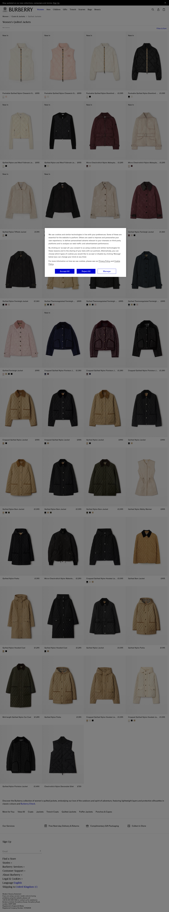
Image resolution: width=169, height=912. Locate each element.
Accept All (64, 271)
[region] (85, 252)
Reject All (86, 271)
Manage (107, 271)
